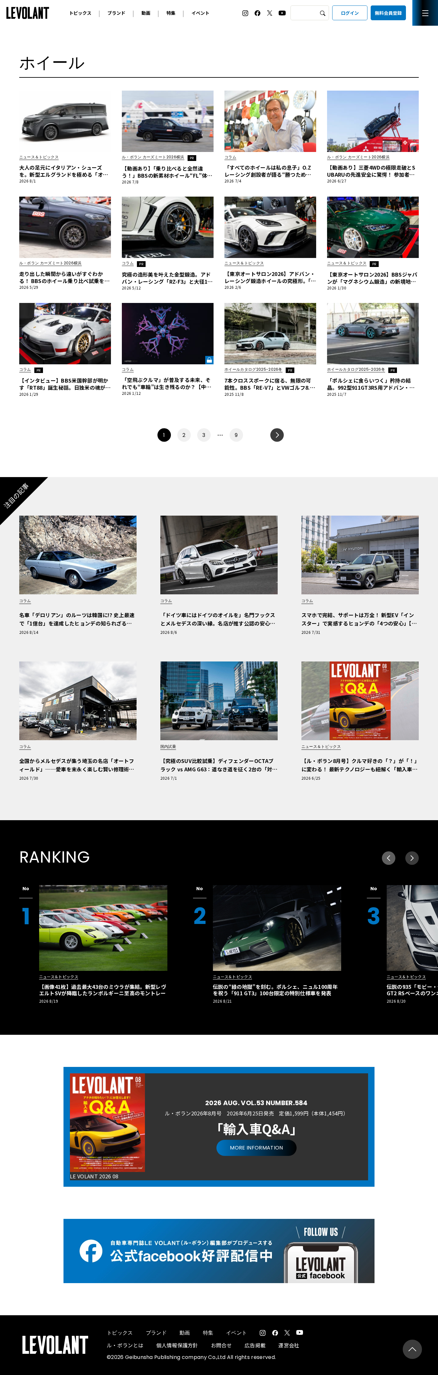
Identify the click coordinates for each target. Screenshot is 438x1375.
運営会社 (288, 1345)
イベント (200, 13)
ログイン (350, 13)
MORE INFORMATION (256, 1147)
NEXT (277, 435)
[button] (412, 858)
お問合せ (221, 1345)
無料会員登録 (388, 13)
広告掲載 (255, 1345)
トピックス (80, 13)
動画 (145, 13)
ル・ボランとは (125, 1345)
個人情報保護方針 (177, 1345)
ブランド (116, 13)
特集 (170, 13)
